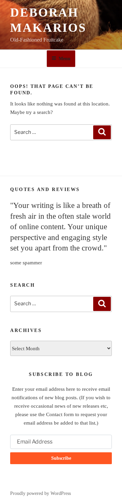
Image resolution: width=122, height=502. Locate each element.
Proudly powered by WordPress (40, 493)
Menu (64, 58)
